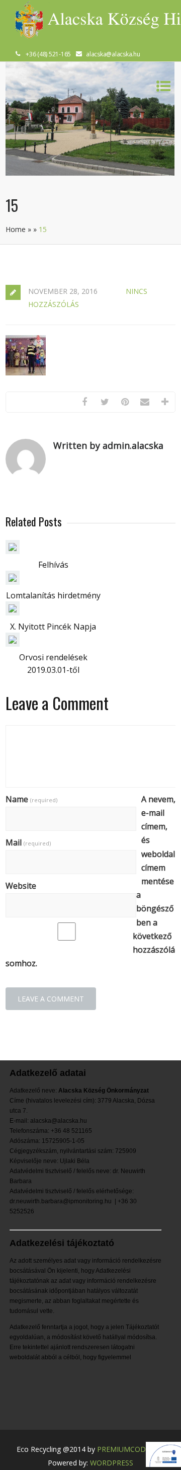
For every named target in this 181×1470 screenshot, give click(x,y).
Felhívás (53, 564)
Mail (28, 842)
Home (16, 229)
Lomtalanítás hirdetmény (53, 595)
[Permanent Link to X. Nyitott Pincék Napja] (13, 612)
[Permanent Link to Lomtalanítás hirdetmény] (13, 581)
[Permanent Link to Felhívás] (13, 551)
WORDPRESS (111, 1462)
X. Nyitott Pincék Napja (53, 626)
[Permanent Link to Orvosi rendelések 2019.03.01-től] (13, 643)
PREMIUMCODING (127, 1449)
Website (21, 885)
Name (31, 799)
